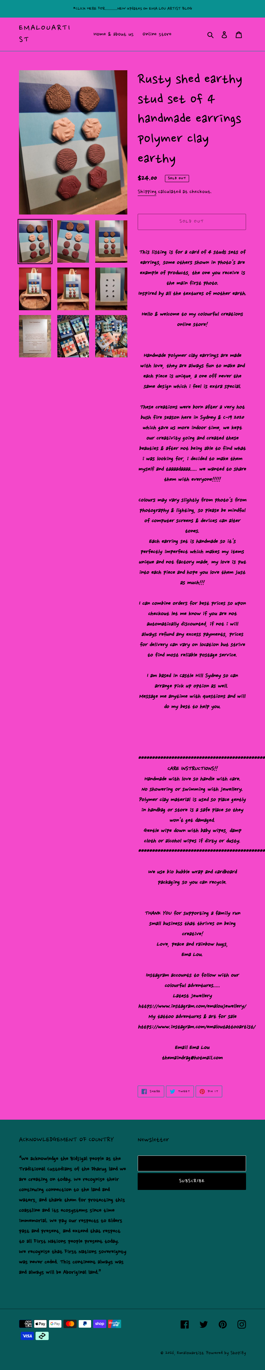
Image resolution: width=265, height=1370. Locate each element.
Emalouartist (45, 34)
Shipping (147, 192)
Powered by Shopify (226, 1353)
